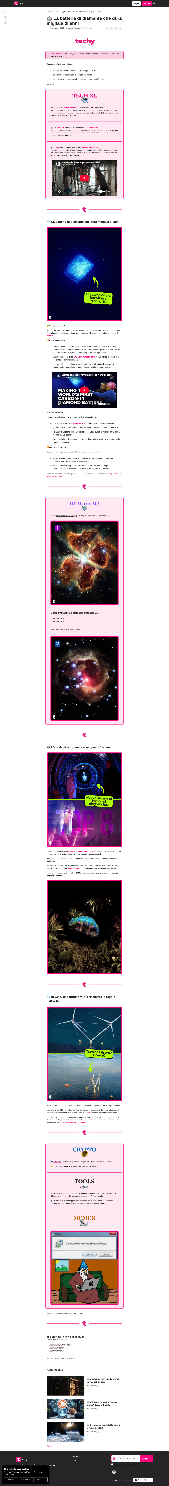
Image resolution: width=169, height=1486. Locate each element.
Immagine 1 (58, 618)
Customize (25, 1479)
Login (136, 3)
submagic (98, 1196)
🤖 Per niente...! (56, 1351)
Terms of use (32, 1472)
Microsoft (68, 1166)
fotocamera (90, 130)
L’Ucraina (57, 1162)
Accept (11, 1479)
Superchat (103, 1203)
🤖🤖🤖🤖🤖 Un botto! (60, 1345)
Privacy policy (17, 1472)
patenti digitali (96, 113)
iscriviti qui (77, 1313)
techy (49, 12)
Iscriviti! (147, 3)
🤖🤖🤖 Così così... (58, 1348)
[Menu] (154, 3)
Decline (40, 1479)
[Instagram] (114, 1472)
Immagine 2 (58, 621)
